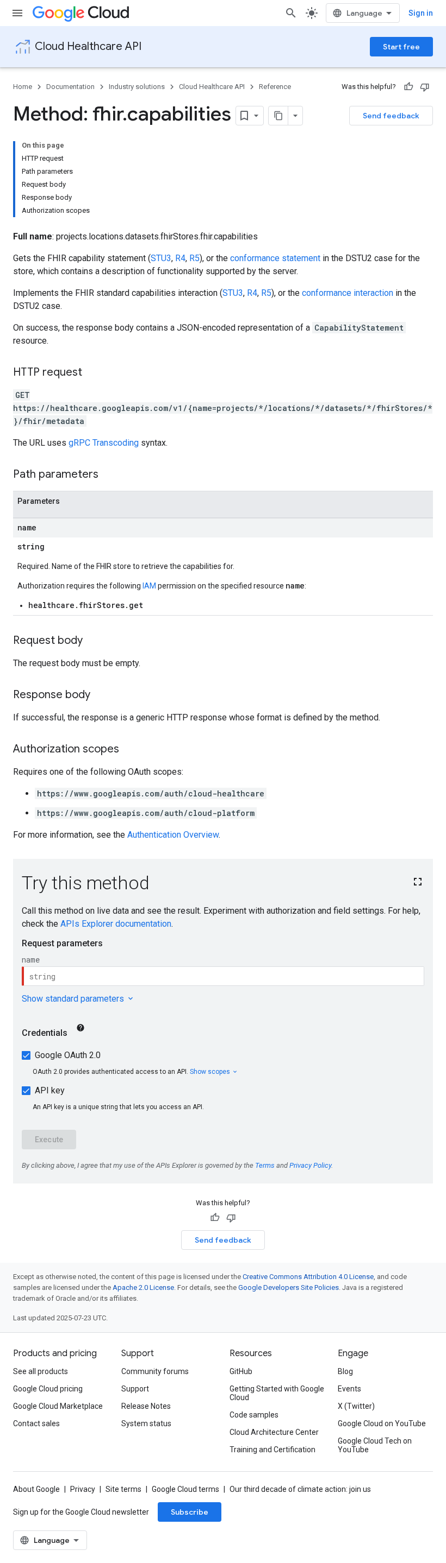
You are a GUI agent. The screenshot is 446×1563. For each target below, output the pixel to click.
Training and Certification (272, 1449)
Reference (275, 87)
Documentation (70, 87)
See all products (40, 1371)
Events (349, 1388)
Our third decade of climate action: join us (300, 1489)
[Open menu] (17, 13)
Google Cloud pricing (48, 1388)
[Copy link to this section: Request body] (93, 641)
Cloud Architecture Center (274, 1432)
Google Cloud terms (185, 1489)
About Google (36, 1489)
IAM (149, 585)
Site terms (123, 1489)
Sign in (420, 13)
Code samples (254, 1414)
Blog (345, 1371)
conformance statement (275, 258)
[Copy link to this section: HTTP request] (93, 372)
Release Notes (146, 1406)
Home (22, 87)
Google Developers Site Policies (288, 1287)
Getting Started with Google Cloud (277, 1393)
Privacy (82, 1489)
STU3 (161, 258)
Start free (401, 47)
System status (146, 1423)
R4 (180, 258)
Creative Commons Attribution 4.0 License (308, 1277)
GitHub (241, 1371)
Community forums (155, 1371)
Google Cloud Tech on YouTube (375, 1445)
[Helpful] (408, 87)
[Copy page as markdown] (278, 115)
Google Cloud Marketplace (58, 1406)
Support (135, 1388)
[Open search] (291, 13)
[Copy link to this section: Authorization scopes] (130, 749)
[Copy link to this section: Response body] (101, 695)
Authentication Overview (173, 835)
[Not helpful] (425, 87)
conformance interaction (347, 293)
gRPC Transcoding (104, 443)
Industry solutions (137, 87)
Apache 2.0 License (143, 1287)
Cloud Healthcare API (88, 46)
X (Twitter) (356, 1406)
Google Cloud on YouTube (382, 1423)
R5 (194, 258)
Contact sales (36, 1423)
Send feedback (391, 116)
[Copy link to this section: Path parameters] (109, 475)
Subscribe (189, 1512)
